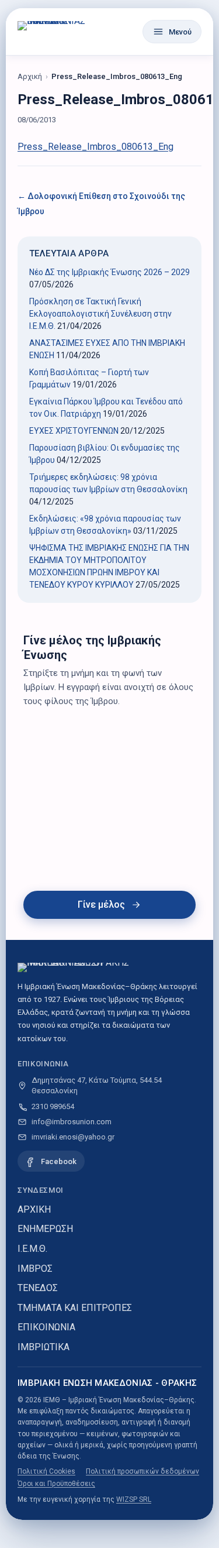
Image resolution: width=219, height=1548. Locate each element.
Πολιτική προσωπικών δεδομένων (142, 1471)
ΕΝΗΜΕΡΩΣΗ (45, 1228)
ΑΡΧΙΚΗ (34, 1209)
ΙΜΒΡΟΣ (35, 1268)
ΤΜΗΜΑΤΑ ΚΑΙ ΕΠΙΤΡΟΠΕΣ (75, 1307)
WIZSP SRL (133, 1499)
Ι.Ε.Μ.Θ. (32, 1248)
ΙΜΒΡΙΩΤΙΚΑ (43, 1347)
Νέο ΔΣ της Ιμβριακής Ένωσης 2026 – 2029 (109, 272)
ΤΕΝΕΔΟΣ (38, 1287)
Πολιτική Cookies (46, 1471)
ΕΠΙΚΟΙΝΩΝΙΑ (46, 1327)
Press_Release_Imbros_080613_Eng (95, 146)
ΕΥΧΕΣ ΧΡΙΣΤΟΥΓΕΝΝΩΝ (74, 430)
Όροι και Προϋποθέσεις (56, 1484)
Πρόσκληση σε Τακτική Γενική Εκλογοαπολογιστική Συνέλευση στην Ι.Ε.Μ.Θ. (100, 314)
